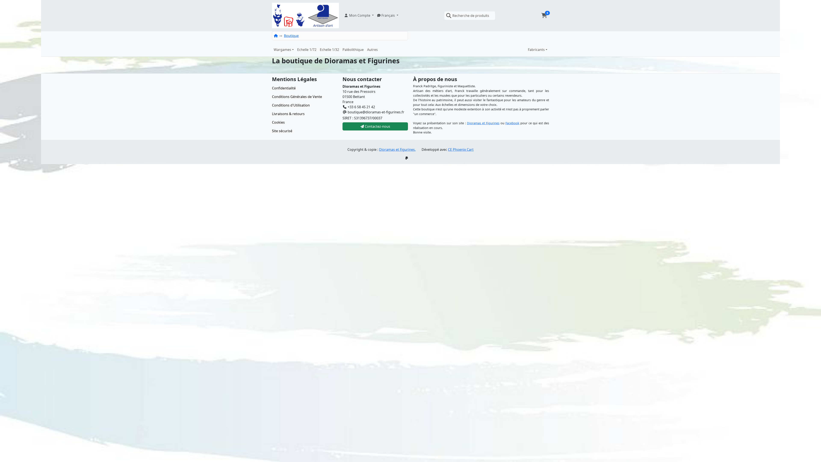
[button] (358, 15)
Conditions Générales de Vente (297, 96)
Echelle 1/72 (306, 49)
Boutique (291, 35)
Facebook (512, 123)
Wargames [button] (282, 49)
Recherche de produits (470, 15)
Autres (372, 49)
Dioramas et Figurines (483, 123)
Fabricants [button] (536, 49)
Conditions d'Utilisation (291, 105)
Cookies (278, 122)
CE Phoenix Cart (461, 149)
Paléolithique (353, 49)
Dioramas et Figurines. (397, 149)
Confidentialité (284, 88)
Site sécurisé (282, 131)
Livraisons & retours (288, 113)
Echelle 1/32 (329, 49)
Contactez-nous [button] (377, 126)
